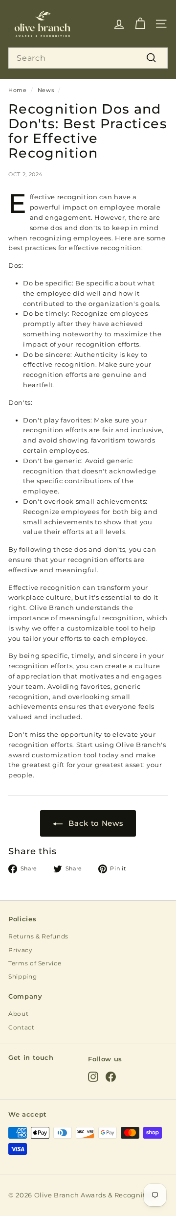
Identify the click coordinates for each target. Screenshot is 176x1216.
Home (17, 90)
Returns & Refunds (38, 936)
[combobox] (88, 58)
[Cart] (140, 23)
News (46, 90)
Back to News (95, 823)
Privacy (20, 950)
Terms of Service (34, 963)
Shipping (22, 976)
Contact (21, 1027)
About (18, 1013)
